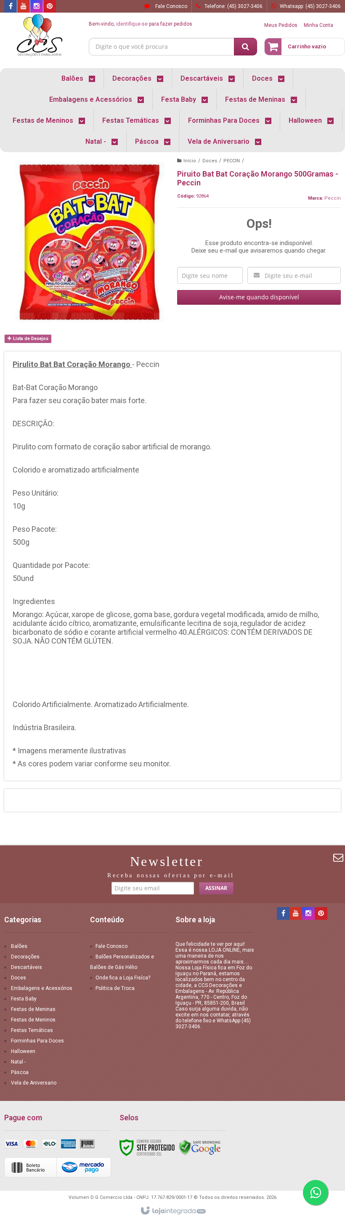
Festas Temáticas (32, 1030)
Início (189, 161)
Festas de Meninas (33, 1009)
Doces (209, 161)
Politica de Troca (115, 988)
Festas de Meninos (33, 1020)
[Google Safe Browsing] (200, 1148)
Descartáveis (26, 967)
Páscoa (20, 1072)
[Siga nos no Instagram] (36, 7)
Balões (19, 946)
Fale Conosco (170, 6)
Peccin (332, 198)
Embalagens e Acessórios (41, 988)
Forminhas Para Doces (37, 1041)
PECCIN (231, 161)
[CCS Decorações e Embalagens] (39, 36)
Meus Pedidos (280, 25)
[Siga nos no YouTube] (295, 914)
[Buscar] (245, 46)
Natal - (18, 1062)
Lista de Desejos (30, 338)
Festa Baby (24, 999)
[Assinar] (216, 888)
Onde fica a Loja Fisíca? (123, 978)
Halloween (23, 1051)
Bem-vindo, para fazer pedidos (140, 24)
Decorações (25, 957)
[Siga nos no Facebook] (10, 7)
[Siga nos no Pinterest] (49, 7)
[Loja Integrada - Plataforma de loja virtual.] (173, 1211)
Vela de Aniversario (33, 1083)
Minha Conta (318, 25)
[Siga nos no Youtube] (23, 7)
